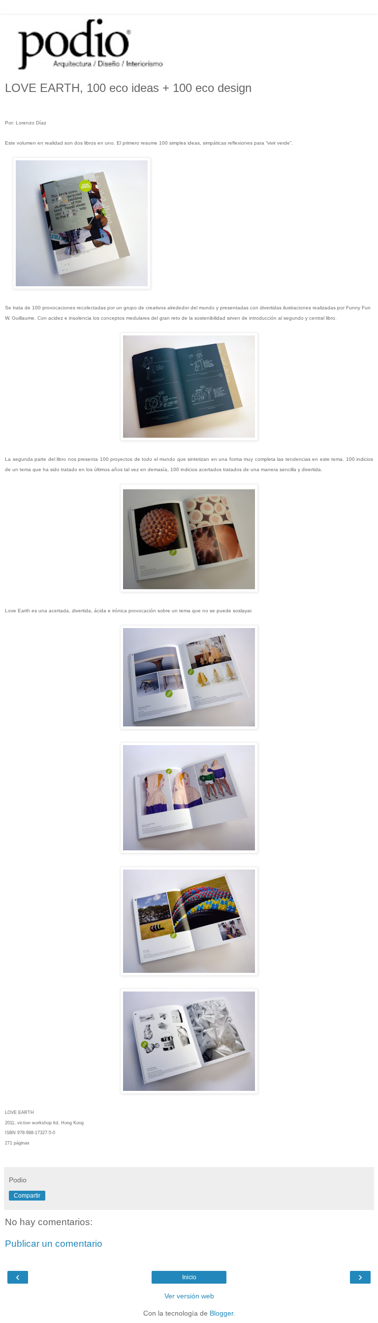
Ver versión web (189, 1296)
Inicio (189, 1277)
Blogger (221, 1313)
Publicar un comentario (53, 1243)
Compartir (27, 1195)
